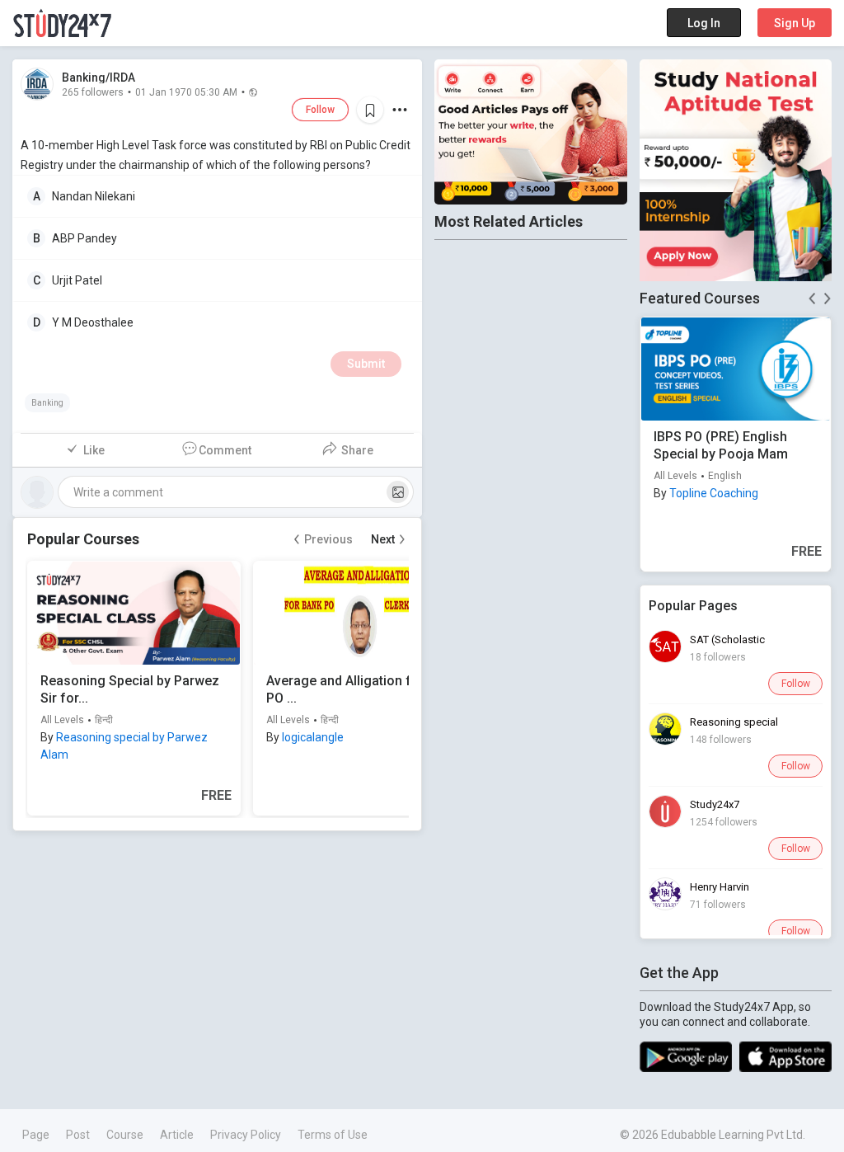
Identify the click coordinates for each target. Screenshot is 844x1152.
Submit (366, 363)
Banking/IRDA (98, 77)
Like (94, 450)
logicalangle (313, 737)
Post (78, 1134)
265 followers (93, 91)
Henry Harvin (719, 887)
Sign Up (794, 23)
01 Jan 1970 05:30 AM (186, 91)
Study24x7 (714, 804)
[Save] (370, 109)
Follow (320, 109)
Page (35, 1134)
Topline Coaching (713, 493)
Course (124, 1134)
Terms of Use (333, 1134)
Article (177, 1134)
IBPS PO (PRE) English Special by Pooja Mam (721, 445)
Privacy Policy (245, 1134)
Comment (225, 450)
